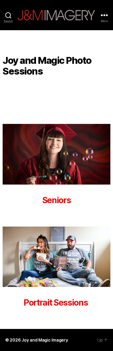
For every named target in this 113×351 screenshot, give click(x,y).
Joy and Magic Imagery (45, 340)
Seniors (56, 200)
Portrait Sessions (56, 302)
